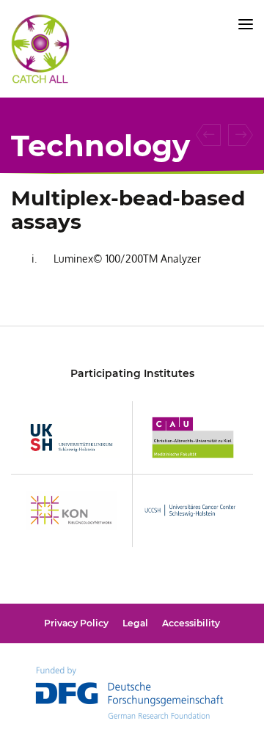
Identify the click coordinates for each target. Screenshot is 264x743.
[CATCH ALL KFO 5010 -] (40, 76)
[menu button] (245, 23)
